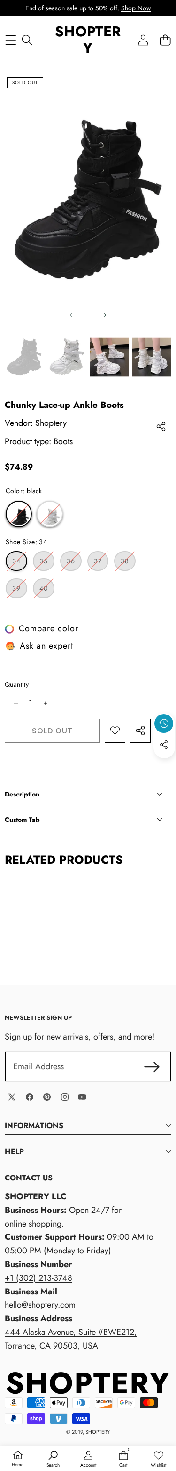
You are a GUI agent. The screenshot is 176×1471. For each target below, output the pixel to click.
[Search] (27, 39)
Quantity (17, 684)
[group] (24, 357)
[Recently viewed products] (163, 723)
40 (46, 590)
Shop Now (136, 8)
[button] (165, 39)
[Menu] (10, 39)
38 (128, 563)
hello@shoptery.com (40, 1305)
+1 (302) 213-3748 (38, 1278)
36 (74, 563)
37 (101, 563)
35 (46, 563)
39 (19, 590)
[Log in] (142, 39)
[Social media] (163, 744)
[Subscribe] (152, 1066)
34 (19, 563)
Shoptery (51, 423)
